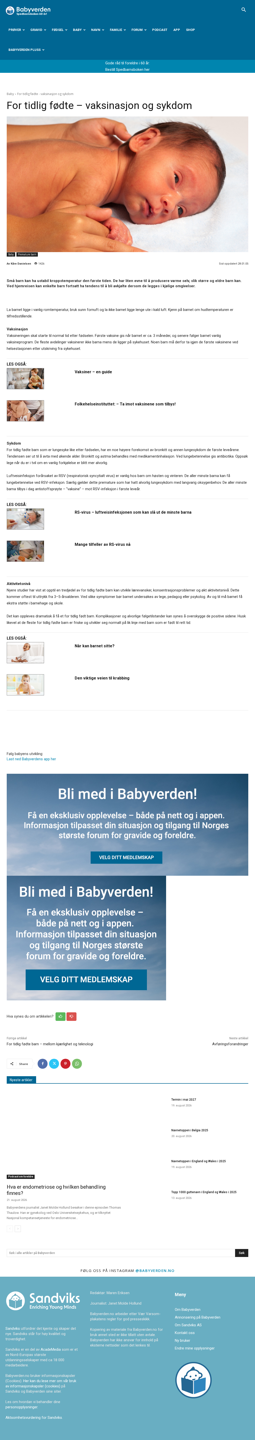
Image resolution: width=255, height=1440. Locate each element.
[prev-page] (10, 1229)
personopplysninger (21, 1407)
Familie (116, 30)
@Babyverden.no (155, 1270)
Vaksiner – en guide (93, 372)
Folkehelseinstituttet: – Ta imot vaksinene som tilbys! (125, 404)
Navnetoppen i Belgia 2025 (189, 1130)
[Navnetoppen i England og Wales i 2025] (149, 1169)
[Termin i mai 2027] (149, 1108)
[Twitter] (54, 1064)
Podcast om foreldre (20, 1176)
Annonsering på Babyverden (197, 1317)
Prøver (14, 30)
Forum (137, 30)
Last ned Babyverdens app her (31, 759)
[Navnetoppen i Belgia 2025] (149, 1138)
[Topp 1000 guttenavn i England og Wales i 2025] (149, 1200)
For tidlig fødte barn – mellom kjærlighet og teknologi (50, 1044)
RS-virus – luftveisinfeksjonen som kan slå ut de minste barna (133, 512)
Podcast (159, 30)
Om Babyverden (187, 1309)
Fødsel (58, 30)
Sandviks (12, 1328)
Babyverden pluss (24, 50)
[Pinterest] (65, 1064)
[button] (244, 10)
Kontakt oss (185, 1333)
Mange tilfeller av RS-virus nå (102, 544)
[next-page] (18, 1229)
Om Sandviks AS (188, 1325)
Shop (190, 30)
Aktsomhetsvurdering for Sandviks (33, 1417)
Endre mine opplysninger (195, 1348)
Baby (77, 30)
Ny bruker (182, 1340)
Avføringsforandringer (230, 1044)
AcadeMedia (51, 1349)
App (176, 30)
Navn (95, 30)
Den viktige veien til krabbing (102, 678)
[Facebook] (43, 1064)
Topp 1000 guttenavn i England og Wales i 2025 (204, 1192)
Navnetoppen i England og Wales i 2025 (198, 1161)
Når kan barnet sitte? (95, 646)
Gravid (36, 30)
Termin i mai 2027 (183, 1099)
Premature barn (27, 254)
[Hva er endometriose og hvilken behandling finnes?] (65, 1137)
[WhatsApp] (77, 1064)
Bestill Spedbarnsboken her (127, 69)
